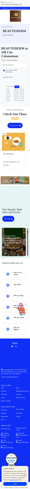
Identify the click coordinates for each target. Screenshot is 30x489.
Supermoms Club (5, 428)
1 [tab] (9, 169)
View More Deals (14, 125)
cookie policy (14, 480)
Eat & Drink (19, 413)
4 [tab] (14, 169)
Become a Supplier (6, 401)
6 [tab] (17, 169)
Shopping (3, 413)
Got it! (15, 484)
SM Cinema (4, 394)
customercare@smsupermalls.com (9, 377)
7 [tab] (19, 169)
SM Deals (3, 391)
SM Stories (4, 410)
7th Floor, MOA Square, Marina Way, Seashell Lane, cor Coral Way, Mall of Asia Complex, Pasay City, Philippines (14, 371)
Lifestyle (18, 416)
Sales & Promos (20, 409)
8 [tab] (20, 169)
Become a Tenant (20, 397)
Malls (2, 388)
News (2, 419)
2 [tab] (11, 169)
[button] (10, 4)
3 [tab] (12, 169)
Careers (3, 397)
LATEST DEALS (13, 8)
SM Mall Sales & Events (22, 391)
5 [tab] (16, 169)
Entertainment (4, 416)
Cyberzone (19, 394)
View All (7, 219)
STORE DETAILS (5, 8)
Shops (17, 388)
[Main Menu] (20, 4)
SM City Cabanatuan (7, 26)
